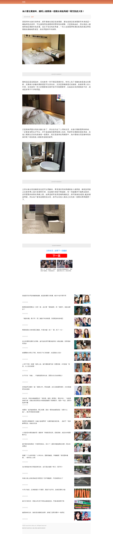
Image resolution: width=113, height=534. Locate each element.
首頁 (23, 2)
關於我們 (24, 528)
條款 (34, 528)
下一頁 (56, 255)
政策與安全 (29, 528)
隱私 (36, 528)
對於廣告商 (42, 528)
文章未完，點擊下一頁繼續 (56, 251)
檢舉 (32, 17)
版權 (39, 528)
